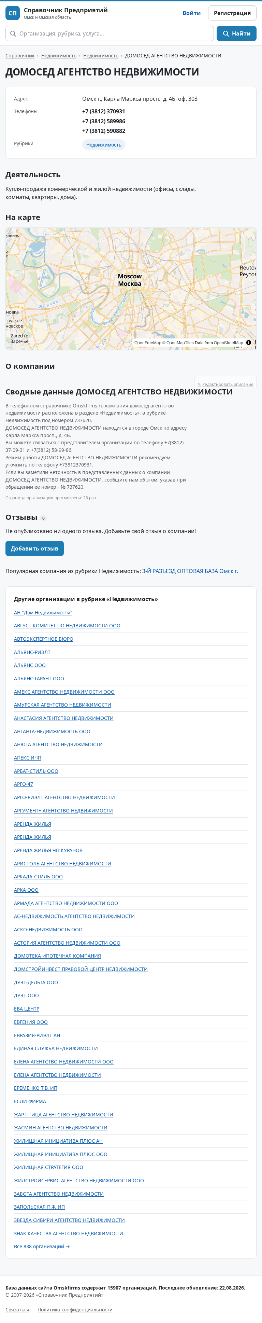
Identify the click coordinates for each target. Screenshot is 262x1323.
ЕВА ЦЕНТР (26, 1008)
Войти (192, 13)
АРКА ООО (26, 890)
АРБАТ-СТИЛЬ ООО (36, 771)
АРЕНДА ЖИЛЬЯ (32, 824)
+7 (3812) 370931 (103, 111)
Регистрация (232, 13)
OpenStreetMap (228, 342)
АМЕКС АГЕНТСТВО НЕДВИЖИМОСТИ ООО (64, 691)
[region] (131, 289)
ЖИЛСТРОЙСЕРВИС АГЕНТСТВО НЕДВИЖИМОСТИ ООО (79, 1180)
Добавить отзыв (34, 548)
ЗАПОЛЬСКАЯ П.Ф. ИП (39, 1206)
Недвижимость (58, 55)
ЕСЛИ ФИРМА (30, 1101)
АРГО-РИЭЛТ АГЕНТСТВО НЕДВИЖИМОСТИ (64, 797)
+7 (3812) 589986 (103, 121)
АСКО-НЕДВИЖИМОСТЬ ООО (48, 929)
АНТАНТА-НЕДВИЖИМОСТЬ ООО (52, 731)
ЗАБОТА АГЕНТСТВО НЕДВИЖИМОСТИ (59, 1193)
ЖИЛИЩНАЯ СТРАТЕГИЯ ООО (48, 1167)
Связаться (17, 1309)
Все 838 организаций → (42, 1246)
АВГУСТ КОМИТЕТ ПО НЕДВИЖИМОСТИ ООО (67, 625)
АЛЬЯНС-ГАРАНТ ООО (39, 678)
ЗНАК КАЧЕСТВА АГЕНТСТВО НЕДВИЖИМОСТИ (68, 1233)
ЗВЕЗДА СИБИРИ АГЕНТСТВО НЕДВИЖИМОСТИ (69, 1220)
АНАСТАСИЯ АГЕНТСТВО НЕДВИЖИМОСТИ (64, 718)
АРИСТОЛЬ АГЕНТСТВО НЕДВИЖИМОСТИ (62, 863)
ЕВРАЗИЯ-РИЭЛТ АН (37, 1035)
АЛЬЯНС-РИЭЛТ (32, 652)
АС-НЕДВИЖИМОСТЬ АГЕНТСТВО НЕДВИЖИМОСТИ (74, 916)
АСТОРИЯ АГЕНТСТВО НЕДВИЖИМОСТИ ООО (67, 942)
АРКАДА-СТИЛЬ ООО (38, 876)
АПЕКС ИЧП (27, 757)
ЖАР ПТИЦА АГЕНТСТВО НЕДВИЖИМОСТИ (63, 1114)
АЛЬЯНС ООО (30, 665)
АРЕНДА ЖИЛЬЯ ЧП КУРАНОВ (48, 850)
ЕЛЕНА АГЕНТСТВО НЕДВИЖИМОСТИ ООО (64, 1061)
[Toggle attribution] (249, 342)
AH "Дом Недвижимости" (43, 612)
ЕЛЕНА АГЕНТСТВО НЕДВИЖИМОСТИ (57, 1075)
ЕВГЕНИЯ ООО (31, 1022)
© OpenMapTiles (178, 342)
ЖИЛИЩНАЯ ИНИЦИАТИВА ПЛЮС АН (58, 1141)
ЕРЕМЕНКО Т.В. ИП (35, 1088)
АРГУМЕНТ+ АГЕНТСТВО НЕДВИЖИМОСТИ (63, 810)
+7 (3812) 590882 (103, 131)
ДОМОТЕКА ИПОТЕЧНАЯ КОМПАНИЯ (57, 955)
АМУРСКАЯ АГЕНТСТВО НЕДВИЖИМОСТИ (62, 704)
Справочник (19, 55)
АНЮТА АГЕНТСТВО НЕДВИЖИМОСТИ (58, 744)
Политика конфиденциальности (75, 1309)
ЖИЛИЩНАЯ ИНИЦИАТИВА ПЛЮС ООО (60, 1154)
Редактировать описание (225, 384)
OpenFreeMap (147, 342)
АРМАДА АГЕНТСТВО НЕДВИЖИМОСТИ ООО (66, 903)
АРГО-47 (23, 784)
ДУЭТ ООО (26, 995)
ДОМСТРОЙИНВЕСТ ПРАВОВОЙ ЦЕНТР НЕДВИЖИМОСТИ (81, 969)
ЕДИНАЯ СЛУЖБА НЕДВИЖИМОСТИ (56, 1048)
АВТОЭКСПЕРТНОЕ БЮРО (43, 639)
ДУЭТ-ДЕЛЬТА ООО (36, 982)
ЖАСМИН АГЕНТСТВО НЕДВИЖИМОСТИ (60, 1127)
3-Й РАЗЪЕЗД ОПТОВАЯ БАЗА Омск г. (190, 571)
